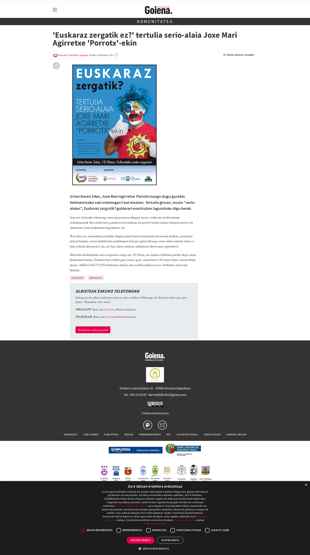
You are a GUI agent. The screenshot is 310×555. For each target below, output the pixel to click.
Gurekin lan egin (236, 434)
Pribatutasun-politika (155, 523)
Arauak (128, 434)
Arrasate (95, 278)
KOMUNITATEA (155, 21)
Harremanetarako (150, 434)
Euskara (77, 278)
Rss (168, 434)
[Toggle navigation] (55, 10)
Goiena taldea (212, 434)
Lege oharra (90, 434)
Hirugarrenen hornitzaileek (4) (132, 505)
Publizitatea (111, 434)
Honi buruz (71, 434)
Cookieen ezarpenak (185, 520)
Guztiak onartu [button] (141, 540)
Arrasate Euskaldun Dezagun (73, 55)
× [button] (306, 485)
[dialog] (155, 518)
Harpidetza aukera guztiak (93, 330)
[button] (155, 548)
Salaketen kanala (187, 434)
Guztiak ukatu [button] (170, 540)
